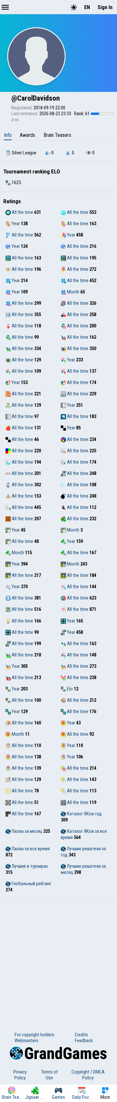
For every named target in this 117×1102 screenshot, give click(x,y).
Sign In (105, 7)
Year (15, 223)
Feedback (84, 1040)
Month (72, 292)
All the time (22, 212)
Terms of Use (49, 1075)
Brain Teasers (57, 135)
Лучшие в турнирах (29, 866)
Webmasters (26, 1040)
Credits (81, 1035)
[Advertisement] (58, 960)
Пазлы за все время (30, 849)
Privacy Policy (20, 1075)
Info (8, 135)
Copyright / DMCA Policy (88, 1075)
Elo (69, 689)
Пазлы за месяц (26, 831)
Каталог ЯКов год (84, 814)
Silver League (23, 153)
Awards (27, 135)
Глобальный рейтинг (31, 884)
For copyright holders (34, 1035)
